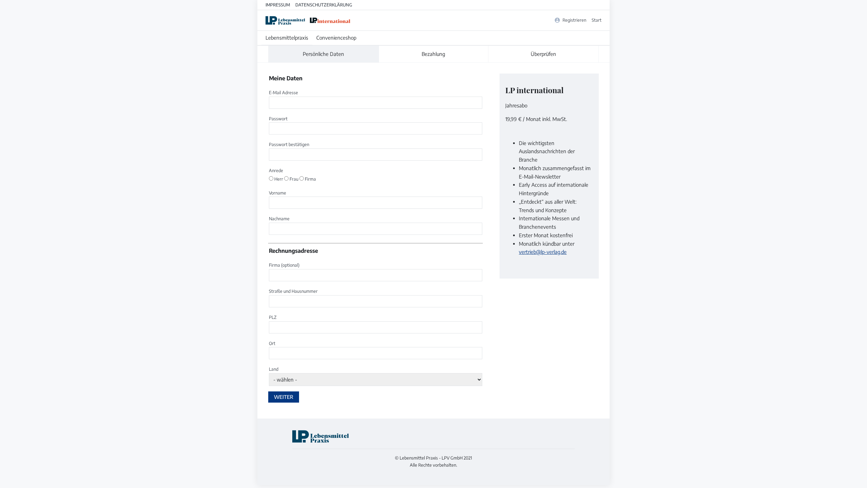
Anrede (276, 170)
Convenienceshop (336, 38)
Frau (294, 179)
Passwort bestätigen (289, 144)
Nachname (279, 218)
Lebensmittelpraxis (287, 38)
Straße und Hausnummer (293, 291)
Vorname (277, 193)
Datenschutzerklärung (323, 4)
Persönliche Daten (323, 54)
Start (596, 20)
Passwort (278, 118)
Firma (310, 179)
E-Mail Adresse (283, 92)
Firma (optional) (284, 265)
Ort (272, 343)
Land (273, 369)
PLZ (272, 317)
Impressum (278, 4)
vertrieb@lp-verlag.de (543, 252)
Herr (278, 179)
